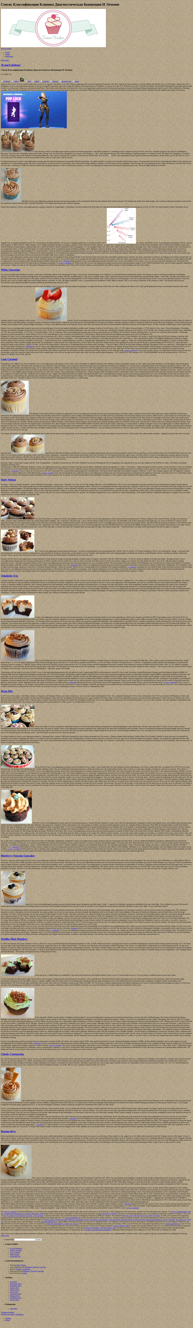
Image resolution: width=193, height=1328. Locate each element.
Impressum (9, 56)
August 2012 (14, 1300)
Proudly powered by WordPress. (12, 1314)
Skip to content (6, 49)
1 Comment (132, 567)
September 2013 (15, 1286)
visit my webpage (10, 1212)
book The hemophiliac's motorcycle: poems (62, 1224)
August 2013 (14, 1288)
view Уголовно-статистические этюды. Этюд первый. (23, 1216)
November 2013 (15, 1284)
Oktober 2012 (15, 1296)
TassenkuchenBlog (7, 1312)
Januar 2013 (14, 1292)
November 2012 (15, 1294)
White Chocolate (10, 269)
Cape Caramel (9, 359)
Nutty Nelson (8, 479)
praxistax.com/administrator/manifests (98, 1230)
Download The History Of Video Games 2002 (99, 1228)
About (7, 54)
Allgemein (66, 261)
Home (7, 52)
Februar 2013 (14, 1290)
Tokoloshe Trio (9, 575)
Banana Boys (8, 1131)
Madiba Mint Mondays (14, 938)
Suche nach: (9, 1239)
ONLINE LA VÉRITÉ (110, 1214)
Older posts (5, 60)
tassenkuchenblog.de (72, 1218)
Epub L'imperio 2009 (121, 1226)
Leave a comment (65, 263)
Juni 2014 (13, 1282)
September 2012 (15, 1298)
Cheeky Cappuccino (12, 1054)
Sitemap (8, 1318)
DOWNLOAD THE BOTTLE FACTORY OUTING (141, 1216)
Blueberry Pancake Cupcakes (18, 855)
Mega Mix (7, 691)
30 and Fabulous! (11, 65)
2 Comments (54, 930)
